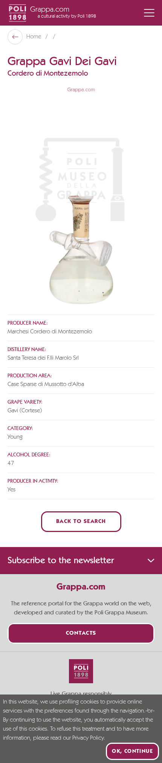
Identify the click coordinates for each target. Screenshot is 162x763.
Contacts (81, 633)
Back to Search (81, 521)
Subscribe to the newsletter (61, 560)
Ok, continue (132, 751)
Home (34, 37)
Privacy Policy (88, 738)
